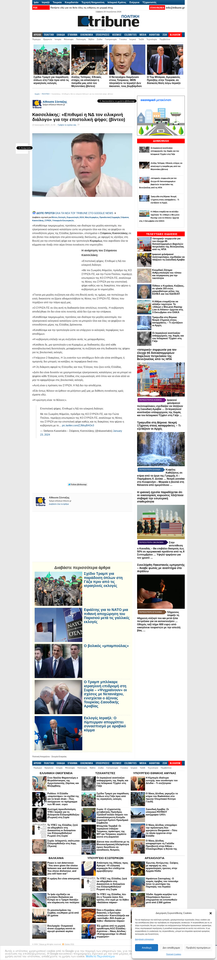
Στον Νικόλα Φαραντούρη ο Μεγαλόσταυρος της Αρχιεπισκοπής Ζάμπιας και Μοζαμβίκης (63, 781)
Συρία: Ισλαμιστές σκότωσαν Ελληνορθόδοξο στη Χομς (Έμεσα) (63, 843)
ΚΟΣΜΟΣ (116, 34)
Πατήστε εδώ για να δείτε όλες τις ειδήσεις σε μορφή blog (82, 7)
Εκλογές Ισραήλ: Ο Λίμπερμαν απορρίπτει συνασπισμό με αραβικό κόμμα (105, 724)
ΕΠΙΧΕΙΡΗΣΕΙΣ (102, 34)
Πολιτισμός (81, 39)
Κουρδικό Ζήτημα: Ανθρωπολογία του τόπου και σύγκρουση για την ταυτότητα (166, 274)
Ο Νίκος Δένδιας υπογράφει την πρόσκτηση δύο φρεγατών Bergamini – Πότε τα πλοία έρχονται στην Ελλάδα (161, 830)
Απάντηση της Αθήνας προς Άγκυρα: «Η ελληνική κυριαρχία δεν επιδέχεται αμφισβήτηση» (112, 866)
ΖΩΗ (165, 34)
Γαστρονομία (111, 39)
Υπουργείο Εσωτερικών (63, 220)
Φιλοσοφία (69, 39)
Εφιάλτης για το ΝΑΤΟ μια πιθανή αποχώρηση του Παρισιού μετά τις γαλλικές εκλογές (107, 616)
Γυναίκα (123, 39)
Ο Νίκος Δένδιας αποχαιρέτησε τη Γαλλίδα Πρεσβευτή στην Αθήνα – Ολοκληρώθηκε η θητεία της (161, 844)
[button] (210, 913)
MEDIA (142, 34)
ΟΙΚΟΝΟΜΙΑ (86, 34)
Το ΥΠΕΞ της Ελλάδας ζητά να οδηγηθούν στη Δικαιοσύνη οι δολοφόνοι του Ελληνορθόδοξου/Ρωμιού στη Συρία (62, 830)
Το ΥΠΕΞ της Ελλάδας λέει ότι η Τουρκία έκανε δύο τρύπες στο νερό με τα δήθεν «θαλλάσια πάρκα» (113, 898)
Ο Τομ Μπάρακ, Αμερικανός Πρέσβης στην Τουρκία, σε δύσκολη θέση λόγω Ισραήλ (164, 80)
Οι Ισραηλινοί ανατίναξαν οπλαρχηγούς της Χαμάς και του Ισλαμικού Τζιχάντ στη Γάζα (168, 337)
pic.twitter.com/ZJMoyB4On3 (78, 425)
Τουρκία (57, 2)
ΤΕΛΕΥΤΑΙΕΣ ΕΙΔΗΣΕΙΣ (161, 234)
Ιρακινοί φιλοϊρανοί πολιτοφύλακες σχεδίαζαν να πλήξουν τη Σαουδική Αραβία (168, 257)
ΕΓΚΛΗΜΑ (72, 34)
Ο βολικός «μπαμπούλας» (106, 646)
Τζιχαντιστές (149, 2)
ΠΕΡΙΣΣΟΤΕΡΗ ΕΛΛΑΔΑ (149, 469)
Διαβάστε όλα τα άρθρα (59, 504)
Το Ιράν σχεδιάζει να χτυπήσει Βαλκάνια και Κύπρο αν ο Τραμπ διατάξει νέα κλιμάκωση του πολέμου (63, 898)
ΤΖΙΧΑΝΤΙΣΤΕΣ (105, 773)
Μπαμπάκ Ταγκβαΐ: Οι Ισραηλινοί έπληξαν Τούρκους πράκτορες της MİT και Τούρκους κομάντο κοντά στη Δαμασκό (111, 831)
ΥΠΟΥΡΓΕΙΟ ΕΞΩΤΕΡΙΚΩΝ (105, 858)
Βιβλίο (91, 39)
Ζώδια (99, 39)
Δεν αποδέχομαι (171, 947)
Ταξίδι (141, 39)
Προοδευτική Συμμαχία (109, 217)
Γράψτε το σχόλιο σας (67, 125)
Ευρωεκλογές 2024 (75, 217)
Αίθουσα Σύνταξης (55, 101)
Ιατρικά (132, 39)
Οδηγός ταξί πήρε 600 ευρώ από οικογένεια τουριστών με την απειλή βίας (158, 627)
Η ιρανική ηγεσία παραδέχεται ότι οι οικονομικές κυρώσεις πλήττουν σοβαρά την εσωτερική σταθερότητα (160, 497)
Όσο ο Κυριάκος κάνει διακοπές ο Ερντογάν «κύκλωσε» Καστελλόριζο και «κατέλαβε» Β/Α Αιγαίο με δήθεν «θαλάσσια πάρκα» (113, 915)
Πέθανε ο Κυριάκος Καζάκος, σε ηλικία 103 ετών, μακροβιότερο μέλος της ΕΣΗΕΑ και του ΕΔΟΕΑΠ (168, 289)
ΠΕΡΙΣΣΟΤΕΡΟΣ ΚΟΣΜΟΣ (150, 400)
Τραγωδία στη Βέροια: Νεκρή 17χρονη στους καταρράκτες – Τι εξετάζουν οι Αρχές (167, 321)
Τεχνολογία (151, 39)
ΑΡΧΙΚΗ (37, 34)
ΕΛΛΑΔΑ (61, 34)
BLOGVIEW (175, 34)
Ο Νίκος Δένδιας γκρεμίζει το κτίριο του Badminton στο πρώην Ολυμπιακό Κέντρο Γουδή (162, 797)
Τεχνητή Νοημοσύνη (92, 2)
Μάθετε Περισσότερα (100, 956)
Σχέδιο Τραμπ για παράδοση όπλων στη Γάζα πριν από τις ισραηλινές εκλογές (51, 80)
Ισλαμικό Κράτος (117, 2)
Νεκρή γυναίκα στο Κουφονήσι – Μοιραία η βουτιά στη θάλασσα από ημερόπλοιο (161, 481)
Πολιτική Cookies (173, 954)
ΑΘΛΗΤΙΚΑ (154, 34)
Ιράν (36, 2)
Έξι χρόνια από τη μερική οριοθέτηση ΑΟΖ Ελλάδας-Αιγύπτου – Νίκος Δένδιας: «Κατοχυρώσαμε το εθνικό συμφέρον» (111, 931)
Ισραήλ (46, 2)
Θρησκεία (47, 39)
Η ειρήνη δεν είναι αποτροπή (63, 878)
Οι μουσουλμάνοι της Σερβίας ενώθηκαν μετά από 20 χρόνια (63, 913)
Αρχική (37, 94)
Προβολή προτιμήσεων (198, 947)
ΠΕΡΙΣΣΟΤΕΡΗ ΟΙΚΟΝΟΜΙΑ (151, 542)
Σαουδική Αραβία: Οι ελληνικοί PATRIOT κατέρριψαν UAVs (157, 812)
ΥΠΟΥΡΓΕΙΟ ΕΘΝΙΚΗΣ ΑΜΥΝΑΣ (154, 773)
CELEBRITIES (130, 34)
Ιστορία (58, 39)
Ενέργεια (134, 2)
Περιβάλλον (164, 39)
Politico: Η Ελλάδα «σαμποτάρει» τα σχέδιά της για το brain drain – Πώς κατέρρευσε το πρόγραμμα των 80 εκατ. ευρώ (63, 799)
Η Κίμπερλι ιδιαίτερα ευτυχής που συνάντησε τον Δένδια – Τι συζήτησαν (162, 780)
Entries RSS (69, 944)
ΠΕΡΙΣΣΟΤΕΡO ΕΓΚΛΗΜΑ (150, 612)
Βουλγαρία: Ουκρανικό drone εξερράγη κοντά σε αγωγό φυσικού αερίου (61, 928)
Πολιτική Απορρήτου (41, 757)
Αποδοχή (146, 947)
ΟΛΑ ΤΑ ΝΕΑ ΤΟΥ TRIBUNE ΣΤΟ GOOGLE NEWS (75, 213)
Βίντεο (54, 217)
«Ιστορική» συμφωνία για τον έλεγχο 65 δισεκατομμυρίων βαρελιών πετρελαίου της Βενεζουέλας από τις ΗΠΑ (168, 244)
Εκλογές (62, 217)
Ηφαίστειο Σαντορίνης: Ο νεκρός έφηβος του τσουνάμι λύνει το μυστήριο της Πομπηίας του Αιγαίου (162, 882)
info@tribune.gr (175, 7)
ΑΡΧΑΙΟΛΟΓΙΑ (154, 858)
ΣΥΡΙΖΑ (48, 220)
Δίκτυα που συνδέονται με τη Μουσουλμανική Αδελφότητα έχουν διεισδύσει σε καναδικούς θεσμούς (113, 845)
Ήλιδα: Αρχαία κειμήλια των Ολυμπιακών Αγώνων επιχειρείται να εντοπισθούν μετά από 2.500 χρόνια (161, 898)
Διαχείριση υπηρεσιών (144, 939)
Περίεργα (36, 39)
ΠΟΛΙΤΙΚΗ (49, 34)
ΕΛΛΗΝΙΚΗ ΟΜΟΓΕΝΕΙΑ (56, 773)
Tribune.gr (43, 944)
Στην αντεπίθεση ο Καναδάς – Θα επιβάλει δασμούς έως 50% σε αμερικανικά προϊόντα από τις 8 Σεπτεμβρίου (160, 548)
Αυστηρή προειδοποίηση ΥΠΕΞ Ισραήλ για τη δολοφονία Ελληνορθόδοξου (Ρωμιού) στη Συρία (63, 813)
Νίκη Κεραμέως (91, 217)
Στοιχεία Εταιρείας (59, 757)
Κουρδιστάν (71, 2)
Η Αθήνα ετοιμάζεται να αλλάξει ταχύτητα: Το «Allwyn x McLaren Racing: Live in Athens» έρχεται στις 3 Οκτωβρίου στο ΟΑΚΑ (167, 307)
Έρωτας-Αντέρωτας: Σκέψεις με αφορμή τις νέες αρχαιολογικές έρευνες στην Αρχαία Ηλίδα (162, 866)
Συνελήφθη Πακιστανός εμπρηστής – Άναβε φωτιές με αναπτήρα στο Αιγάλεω (161, 568)
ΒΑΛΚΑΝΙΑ (56, 858)
